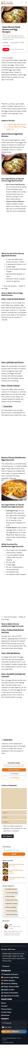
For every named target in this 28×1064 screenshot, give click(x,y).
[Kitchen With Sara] (7, 2)
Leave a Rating (15, 777)
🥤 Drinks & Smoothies (11, 911)
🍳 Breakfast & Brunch (11, 889)
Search (14, 854)
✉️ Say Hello (6, 1027)
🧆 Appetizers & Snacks (11, 903)
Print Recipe (15, 773)
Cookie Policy (6, 1012)
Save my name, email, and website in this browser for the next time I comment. (14, 828)
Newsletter (5, 1015)
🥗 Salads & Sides (7, 990)
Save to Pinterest (15, 769)
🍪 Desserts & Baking (10, 907)
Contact (4, 1006)
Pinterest (5, 966)
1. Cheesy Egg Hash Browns (16, 124)
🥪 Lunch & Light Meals (11, 892)
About (3, 1003)
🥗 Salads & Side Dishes (11, 914)
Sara (6, 42)
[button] (22, 2)
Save (6, 49)
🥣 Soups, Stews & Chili (11, 900)
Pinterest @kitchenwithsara (17, 49)
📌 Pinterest (6, 1023)
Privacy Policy (6, 1009)
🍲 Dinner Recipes (10, 896)
